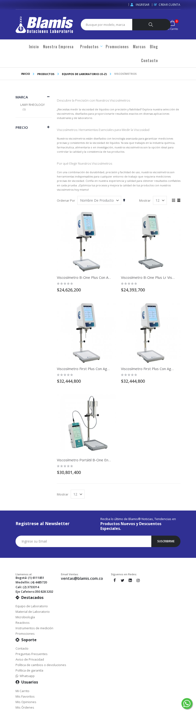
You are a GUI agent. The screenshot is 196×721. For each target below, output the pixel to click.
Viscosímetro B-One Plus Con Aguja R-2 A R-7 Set (98, 277)
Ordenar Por (66, 200)
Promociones (25, 633)
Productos (45, 74)
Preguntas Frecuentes (32, 654)
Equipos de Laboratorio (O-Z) (84, 74)
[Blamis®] (44, 24)
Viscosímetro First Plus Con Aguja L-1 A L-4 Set (95, 368)
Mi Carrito (22, 691)
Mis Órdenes (25, 707)
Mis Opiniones (26, 702)
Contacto (22, 648)
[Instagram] (138, 580)
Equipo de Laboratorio (32, 606)
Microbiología (25, 617)
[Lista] (178, 201)
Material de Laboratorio (33, 611)
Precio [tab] (22, 127)
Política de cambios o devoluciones (41, 665)
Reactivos (23, 622)
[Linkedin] (130, 580)
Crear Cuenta (169, 5)
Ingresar (142, 5)
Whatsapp (26, 676)
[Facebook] (114, 580)
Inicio (25, 73)
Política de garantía (29, 670)
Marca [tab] (22, 97)
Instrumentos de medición (34, 628)
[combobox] (109, 24)
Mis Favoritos (25, 696)
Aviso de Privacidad (30, 659)
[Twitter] (122, 580)
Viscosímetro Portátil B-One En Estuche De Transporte (102, 459)
